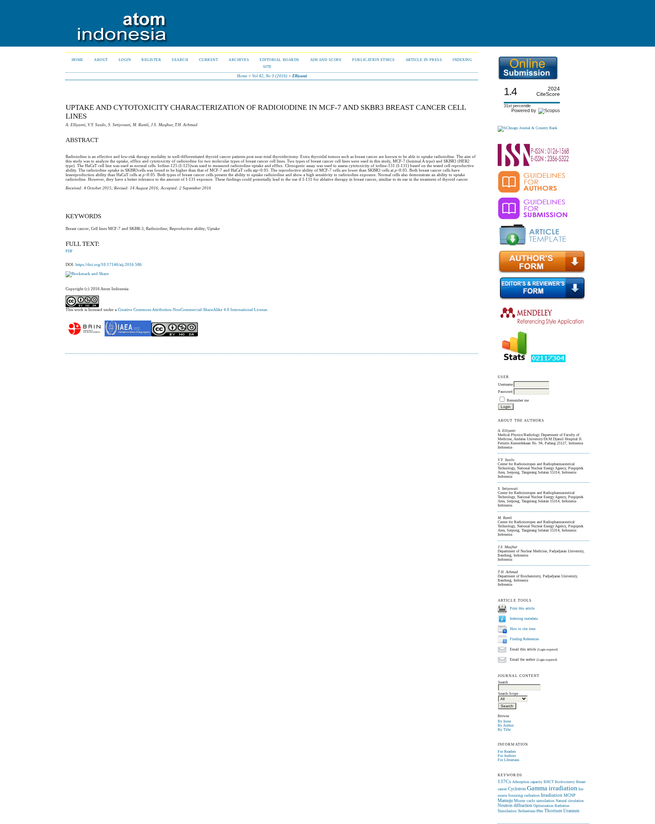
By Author (506, 725)
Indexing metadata (523, 618)
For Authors (507, 756)
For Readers (507, 751)
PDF (69, 251)
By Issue (504, 721)
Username (505, 384)
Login (125, 60)
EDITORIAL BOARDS (279, 60)
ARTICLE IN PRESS (424, 60)
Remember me (518, 400)
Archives (239, 60)
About (101, 60)
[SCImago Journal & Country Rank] (527, 128)
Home (77, 60)
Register (151, 60)
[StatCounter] (514, 361)
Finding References (524, 639)
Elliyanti (299, 75)
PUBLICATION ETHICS (373, 60)
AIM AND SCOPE (326, 60)
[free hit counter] (548, 361)
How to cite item (523, 629)
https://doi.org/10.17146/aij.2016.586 (108, 264)
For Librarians (508, 760)
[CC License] (174, 335)
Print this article (522, 608)
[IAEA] (128, 335)
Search (180, 60)
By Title (504, 729)
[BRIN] (84, 335)
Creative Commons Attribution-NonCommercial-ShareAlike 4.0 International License (192, 309)
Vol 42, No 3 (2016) (269, 75)
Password (505, 391)
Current (208, 60)
